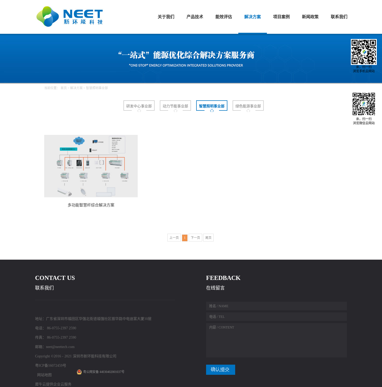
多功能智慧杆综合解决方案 (91, 205)
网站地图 (43, 375)
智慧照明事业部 (97, 88)
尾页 (208, 238)
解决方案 (76, 88)
